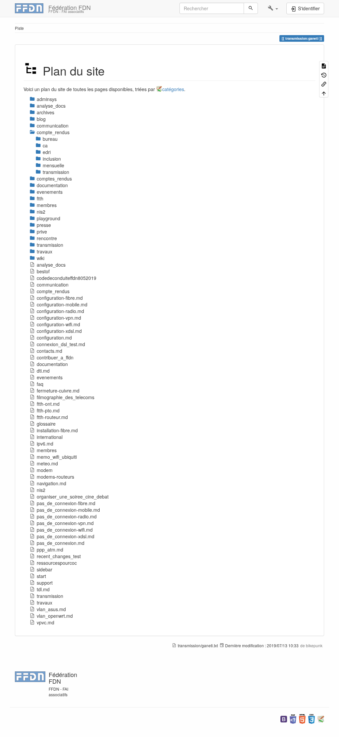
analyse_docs (51, 264)
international (50, 437)
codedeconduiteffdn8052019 (66, 278)
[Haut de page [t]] (323, 92)
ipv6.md (45, 443)
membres (47, 450)
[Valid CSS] (311, 718)
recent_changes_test (59, 556)
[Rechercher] (251, 8)
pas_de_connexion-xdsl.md (65, 536)
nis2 (41, 490)
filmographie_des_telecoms (65, 397)
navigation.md (51, 483)
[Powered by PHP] (293, 718)
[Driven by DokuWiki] (320, 718)
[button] (273, 8)
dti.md (43, 370)
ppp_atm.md (50, 549)
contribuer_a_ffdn (55, 357)
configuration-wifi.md (58, 324)
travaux (44, 602)
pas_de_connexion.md (60, 543)
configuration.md (54, 337)
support (45, 582)
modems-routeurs (55, 476)
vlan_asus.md (51, 609)
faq (40, 384)
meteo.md (47, 463)
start (41, 576)
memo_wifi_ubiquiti (57, 456)
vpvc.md (45, 622)
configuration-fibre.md (60, 297)
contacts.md (49, 350)
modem (45, 470)
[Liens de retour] (323, 83)
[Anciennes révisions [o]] (323, 74)
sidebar (44, 569)
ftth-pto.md (48, 410)
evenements (50, 377)
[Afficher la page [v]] (323, 65)
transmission (50, 596)
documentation (52, 364)
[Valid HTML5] (302, 718)
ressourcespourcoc (57, 562)
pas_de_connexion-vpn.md (65, 523)
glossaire (46, 423)
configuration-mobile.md (62, 304)
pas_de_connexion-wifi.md (65, 529)
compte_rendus (53, 291)
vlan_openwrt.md (55, 615)
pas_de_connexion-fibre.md (66, 503)
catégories (173, 89)
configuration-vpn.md (59, 317)
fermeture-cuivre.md (58, 390)
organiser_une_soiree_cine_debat (73, 496)
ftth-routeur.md (52, 417)
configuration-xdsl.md (59, 331)
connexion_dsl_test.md (61, 344)
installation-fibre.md (57, 430)
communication (53, 284)
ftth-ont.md (48, 403)
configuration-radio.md (60, 311)
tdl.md (43, 589)
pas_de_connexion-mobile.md (68, 509)
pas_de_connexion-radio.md (67, 516)
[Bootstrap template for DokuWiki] (283, 718)
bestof (43, 271)
